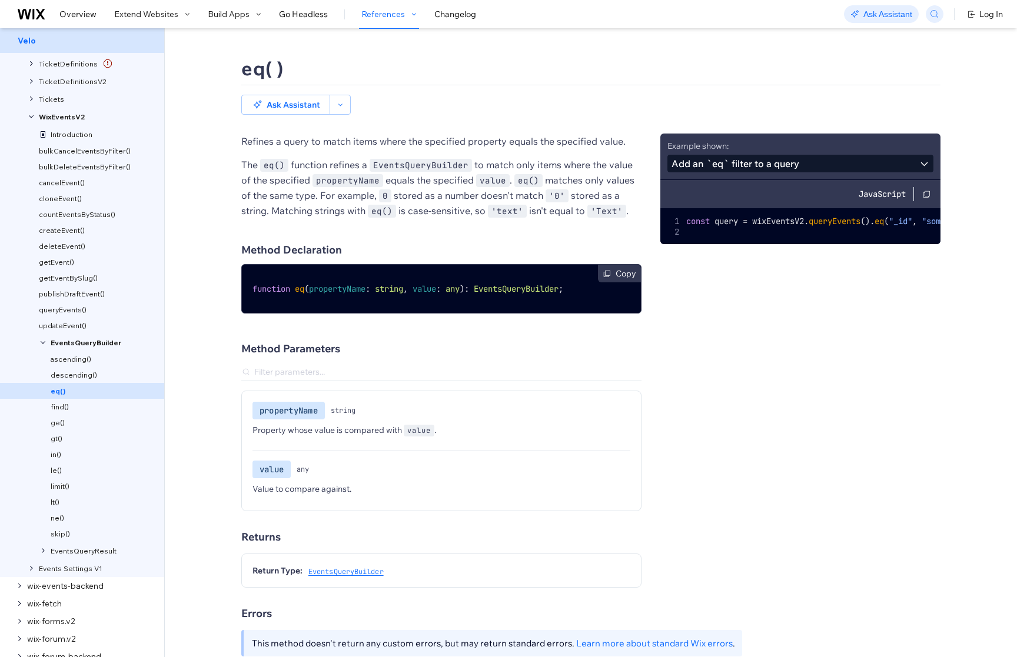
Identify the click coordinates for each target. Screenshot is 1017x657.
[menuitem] (82, 40)
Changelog (455, 14)
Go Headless (303, 14)
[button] (286, 104)
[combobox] (800, 163)
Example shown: (698, 146)
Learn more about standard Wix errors (654, 643)
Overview (78, 14)
